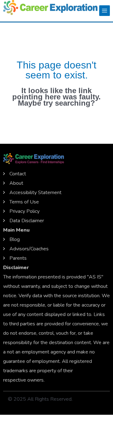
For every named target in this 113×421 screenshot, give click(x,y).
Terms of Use (24, 201)
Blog (14, 239)
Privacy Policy (24, 211)
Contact (17, 173)
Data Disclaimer (26, 220)
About (16, 183)
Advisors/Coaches (29, 248)
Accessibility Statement (35, 192)
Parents (18, 258)
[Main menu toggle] (104, 10)
